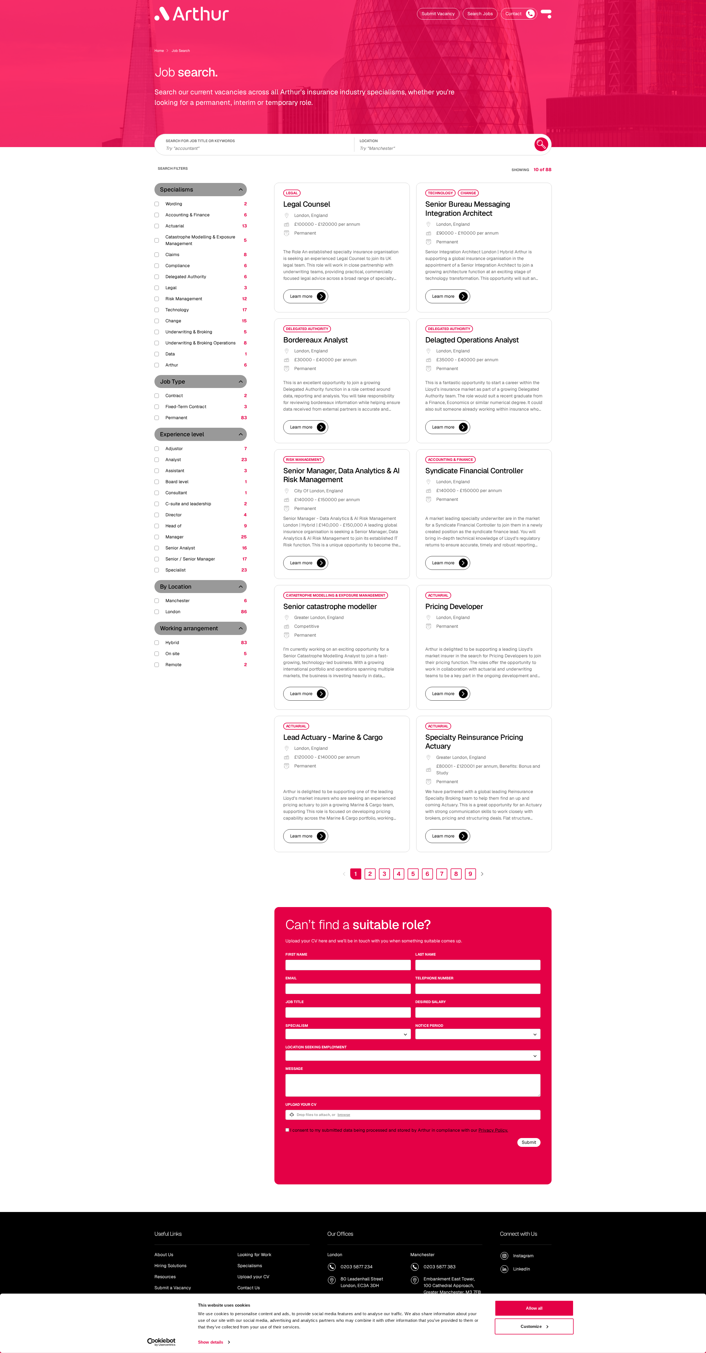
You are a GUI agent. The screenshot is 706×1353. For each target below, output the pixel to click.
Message (294, 1068)
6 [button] (427, 874)
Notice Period (429, 1025)
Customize (531, 1326)
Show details (210, 1342)
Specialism (296, 1025)
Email (291, 978)
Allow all (534, 1308)
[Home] (191, 14)
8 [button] (456, 874)
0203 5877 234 (357, 1267)
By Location (175, 586)
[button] (546, 13)
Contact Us (248, 1288)
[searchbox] (256, 147)
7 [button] (441, 874)
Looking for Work (254, 1255)
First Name (296, 954)
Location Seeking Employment (316, 1047)
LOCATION (369, 141)
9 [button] (470, 874)
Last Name (425, 954)
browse (344, 1114)
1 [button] (355, 874)
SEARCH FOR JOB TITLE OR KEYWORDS (200, 141)
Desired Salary (430, 1002)
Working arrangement (189, 628)
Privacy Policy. (493, 1130)
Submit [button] (529, 1142)
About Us (163, 1255)
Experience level (182, 434)
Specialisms (176, 189)
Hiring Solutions (170, 1266)
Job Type (172, 381)
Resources (165, 1277)
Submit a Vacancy (172, 1288)
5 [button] (413, 874)
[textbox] (348, 965)
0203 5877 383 (440, 1267)
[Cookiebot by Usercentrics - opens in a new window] (161, 1342)
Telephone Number (434, 978)
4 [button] (399, 874)
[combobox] (443, 147)
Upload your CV (300, 1104)
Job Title (294, 1002)
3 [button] (384, 874)
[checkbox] (287, 1130)
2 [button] (370, 874)
